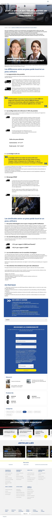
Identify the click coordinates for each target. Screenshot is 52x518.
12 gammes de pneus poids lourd (26, 98)
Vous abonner (26, 370)
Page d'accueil (3, 3)
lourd (15, 313)
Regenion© (20, 305)
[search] (45, 1)
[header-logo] (7, 1)
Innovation (30, 411)
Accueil (6, 27)
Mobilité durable (37, 411)
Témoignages (9, 414)
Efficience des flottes (10, 411)
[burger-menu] (48, 1)
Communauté (18, 411)
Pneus (9, 27)
